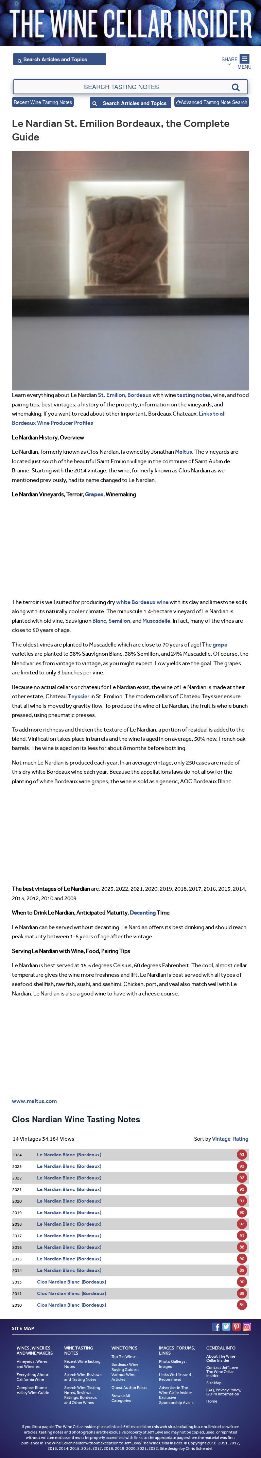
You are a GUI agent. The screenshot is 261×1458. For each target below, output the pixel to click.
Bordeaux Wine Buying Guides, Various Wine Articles (125, 1372)
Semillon (119, 620)
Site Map (214, 1382)
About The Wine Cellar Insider (220, 1358)
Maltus (183, 451)
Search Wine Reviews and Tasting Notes (83, 1377)
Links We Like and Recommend (175, 1377)
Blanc (99, 620)
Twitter (226, 1327)
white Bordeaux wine (142, 602)
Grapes (94, 494)
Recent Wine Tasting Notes (43, 102)
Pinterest (236, 1327)
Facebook (216, 1327)
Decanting (143, 912)
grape (220, 644)
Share (230, 59)
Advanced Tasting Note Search (214, 102)
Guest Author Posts (129, 1387)
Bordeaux (139, 394)
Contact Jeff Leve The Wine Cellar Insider (222, 1371)
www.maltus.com (34, 1100)
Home (211, 1401)
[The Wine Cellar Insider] (130, 22)
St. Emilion (111, 394)
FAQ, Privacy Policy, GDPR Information (223, 1392)
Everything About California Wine (33, 1377)
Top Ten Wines (124, 1356)
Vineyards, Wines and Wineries (32, 1364)
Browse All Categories (121, 1398)
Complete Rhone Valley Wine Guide (33, 1390)
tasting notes (194, 394)
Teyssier (78, 696)
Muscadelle (156, 620)
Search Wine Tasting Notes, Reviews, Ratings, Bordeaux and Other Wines (82, 1395)
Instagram (247, 1327)
